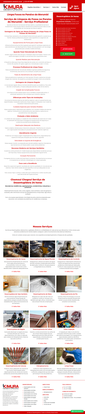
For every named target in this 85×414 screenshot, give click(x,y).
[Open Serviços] (49, 7)
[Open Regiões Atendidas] (40, 7)
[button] (77, 411)
